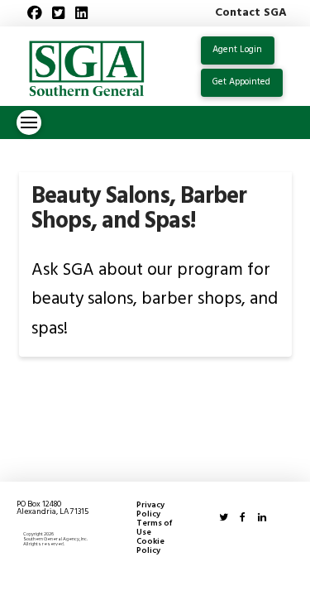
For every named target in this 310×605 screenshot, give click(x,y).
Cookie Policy (150, 546)
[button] (29, 122)
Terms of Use (154, 528)
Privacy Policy (150, 510)
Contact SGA (251, 12)
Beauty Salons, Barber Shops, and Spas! (138, 208)
